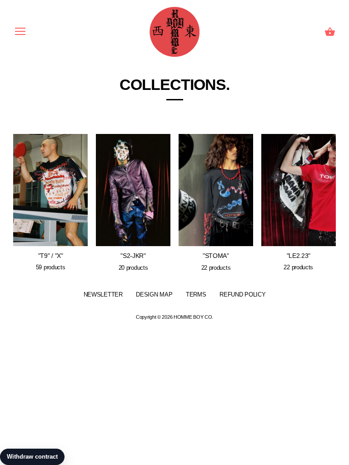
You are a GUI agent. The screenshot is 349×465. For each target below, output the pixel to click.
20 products (133, 267)
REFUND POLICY (242, 294)
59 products (50, 267)
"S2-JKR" (133, 255)
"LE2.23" (299, 255)
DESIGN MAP (154, 294)
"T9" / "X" (50, 255)
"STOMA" (216, 255)
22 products (216, 267)
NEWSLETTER (103, 294)
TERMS (196, 294)
